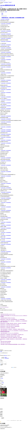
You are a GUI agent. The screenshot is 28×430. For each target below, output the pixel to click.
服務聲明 (20, 420)
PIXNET (9, 420)
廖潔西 (1, 351)
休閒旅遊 (3, 382)
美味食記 (6, 357)
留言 (6, 355)
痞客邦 (4, 355)
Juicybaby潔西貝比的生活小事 (7, 5)
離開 (3, 428)
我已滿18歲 (2, 428)
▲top (1, 359)
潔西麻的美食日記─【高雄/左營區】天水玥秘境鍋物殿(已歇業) (13, 17)
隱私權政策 (18, 420)
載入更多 (1, 360)
